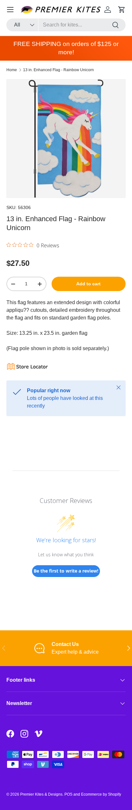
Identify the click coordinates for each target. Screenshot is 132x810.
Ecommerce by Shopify (101, 794)
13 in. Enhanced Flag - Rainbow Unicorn (58, 70)
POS (68, 794)
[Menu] (10, 10)
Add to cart (88, 283)
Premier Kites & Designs (41, 794)
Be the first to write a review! (66, 571)
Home (11, 70)
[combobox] (66, 25)
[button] (122, 10)
